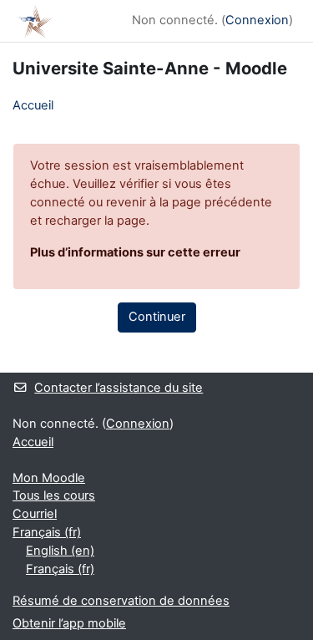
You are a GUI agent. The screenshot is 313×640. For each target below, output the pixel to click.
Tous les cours (54, 495)
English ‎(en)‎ (60, 550)
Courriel (35, 513)
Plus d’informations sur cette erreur (135, 252)
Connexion (257, 20)
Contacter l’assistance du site (118, 387)
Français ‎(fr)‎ (47, 532)
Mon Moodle (49, 477)
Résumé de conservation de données (121, 600)
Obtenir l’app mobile (69, 623)
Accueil (33, 105)
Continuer (157, 316)
